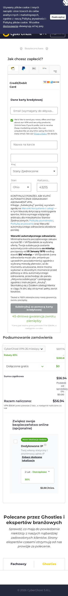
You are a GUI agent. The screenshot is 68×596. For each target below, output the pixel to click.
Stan (13, 180)
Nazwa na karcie (24, 144)
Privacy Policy (40, 133)
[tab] (13, 68)
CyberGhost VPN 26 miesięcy (22, 348)
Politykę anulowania (22, 223)
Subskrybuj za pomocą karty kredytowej (34, 308)
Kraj (13, 164)
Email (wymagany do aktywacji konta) (34, 111)
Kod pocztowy (43, 180)
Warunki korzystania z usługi (38, 208)
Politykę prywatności (41, 220)
